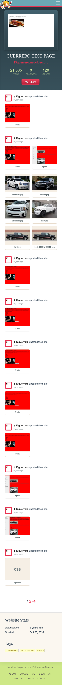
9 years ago (18, 99)
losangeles (12, 650)
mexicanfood (27, 650)
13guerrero (22, 96)
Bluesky (49, 667)
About (12, 673)
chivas (40, 650)
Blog (42, 673)
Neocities (11, 667)
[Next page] (34, 601)
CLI (33, 673)
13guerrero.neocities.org (31, 62)
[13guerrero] (8, 98)
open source (25, 667)
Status (18, 678)
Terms (30, 678)
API (50, 673)
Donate (24, 673)
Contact (43, 678)
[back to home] (6, 4)
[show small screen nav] (58, 3)
